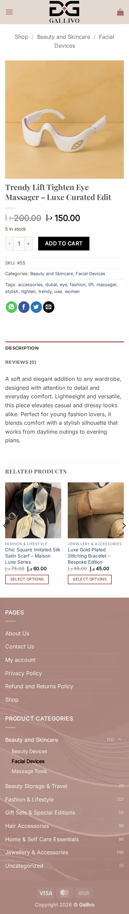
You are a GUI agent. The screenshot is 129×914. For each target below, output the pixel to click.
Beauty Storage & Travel (36, 786)
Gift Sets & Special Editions (40, 812)
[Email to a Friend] (48, 307)
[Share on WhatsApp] (11, 307)
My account (20, 659)
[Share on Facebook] (24, 307)
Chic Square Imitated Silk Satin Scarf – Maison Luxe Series (32, 555)
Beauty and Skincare (63, 36)
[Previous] (5, 539)
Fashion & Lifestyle (29, 799)
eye (63, 284)
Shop (21, 36)
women (72, 291)
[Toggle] (120, 740)
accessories (30, 284)
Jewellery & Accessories (36, 852)
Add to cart (64, 243)
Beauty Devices (29, 751)
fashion (78, 284)
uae (58, 291)
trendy (45, 291)
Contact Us (19, 646)
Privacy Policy (23, 673)
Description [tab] (22, 348)
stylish (12, 291)
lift (91, 284)
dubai (51, 284)
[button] (9, 11)
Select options (27, 579)
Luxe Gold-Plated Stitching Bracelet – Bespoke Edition (89, 555)
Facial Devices (90, 273)
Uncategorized (24, 865)
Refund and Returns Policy (39, 686)
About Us (17, 633)
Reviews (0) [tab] (20, 362)
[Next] (123, 539)
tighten (28, 291)
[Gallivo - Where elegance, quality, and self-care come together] (64, 12)
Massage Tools (29, 771)
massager (106, 284)
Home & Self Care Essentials (42, 839)
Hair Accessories (27, 825)
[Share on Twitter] (36, 307)
